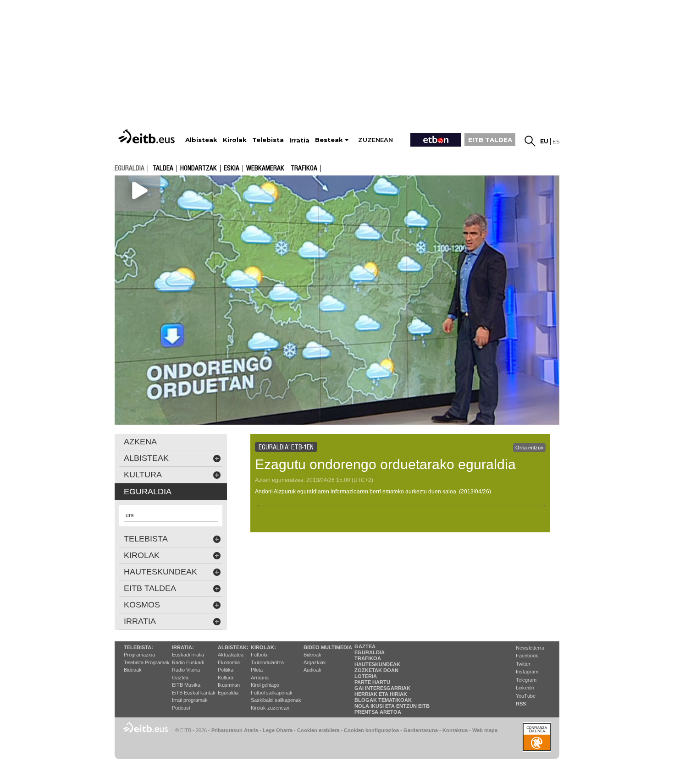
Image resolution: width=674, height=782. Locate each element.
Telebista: (138, 647)
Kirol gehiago (265, 685)
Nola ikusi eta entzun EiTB (392, 706)
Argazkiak (315, 662)
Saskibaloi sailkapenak (276, 700)
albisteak (146, 458)
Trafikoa (304, 168)
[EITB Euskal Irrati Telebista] (148, 136)
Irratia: (183, 647)
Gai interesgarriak (382, 688)
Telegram (526, 680)
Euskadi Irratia (188, 654)
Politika (225, 670)
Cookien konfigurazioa (371, 730)
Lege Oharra (278, 730)
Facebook (527, 655)
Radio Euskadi (188, 662)
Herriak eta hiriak (380, 694)
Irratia (140, 621)
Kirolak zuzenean (270, 708)
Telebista (146, 538)
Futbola (259, 654)
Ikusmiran (229, 685)
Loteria (365, 676)
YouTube (526, 696)
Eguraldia (228, 692)
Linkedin (525, 687)
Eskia (231, 168)
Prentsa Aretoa (377, 712)
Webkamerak (265, 168)
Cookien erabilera (318, 730)
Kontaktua (455, 730)
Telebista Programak (147, 662)
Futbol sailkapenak (272, 692)
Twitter (523, 664)
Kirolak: (263, 647)
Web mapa (484, 730)
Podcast (181, 708)
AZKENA (140, 441)
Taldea (163, 168)
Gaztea (180, 677)
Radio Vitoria (186, 670)
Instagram (527, 671)
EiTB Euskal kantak (193, 692)
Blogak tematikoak (383, 700)
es (555, 141)
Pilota (257, 670)
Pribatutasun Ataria (234, 730)
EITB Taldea (150, 588)
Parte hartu (372, 682)
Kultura (225, 677)
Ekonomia (229, 662)
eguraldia (129, 168)
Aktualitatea (230, 654)
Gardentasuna (420, 730)
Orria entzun (529, 447)
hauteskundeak (160, 571)
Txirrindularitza (267, 662)
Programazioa (139, 654)
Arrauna (260, 677)
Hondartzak (198, 168)
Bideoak (133, 670)
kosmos (142, 604)
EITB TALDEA (490, 139)
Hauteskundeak (377, 664)
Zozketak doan (376, 670)
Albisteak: (233, 647)
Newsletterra (530, 648)
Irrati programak (190, 700)
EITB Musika (186, 685)
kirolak (142, 555)
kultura (143, 474)
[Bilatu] (530, 141)
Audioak (312, 670)
